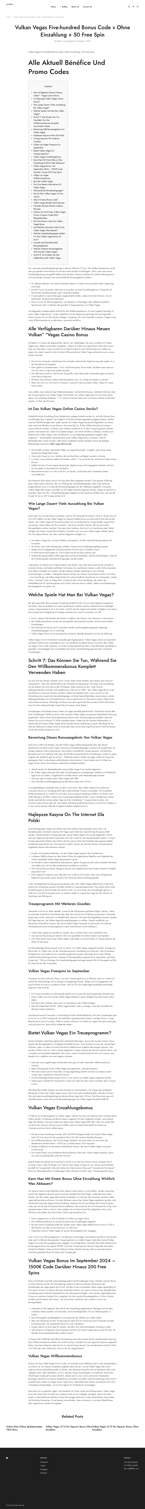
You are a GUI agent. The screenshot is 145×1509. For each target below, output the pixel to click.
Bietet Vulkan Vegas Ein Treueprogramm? (44, 152)
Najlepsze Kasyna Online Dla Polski (49, 135)
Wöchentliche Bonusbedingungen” (49, 190)
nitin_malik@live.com (131, 1468)
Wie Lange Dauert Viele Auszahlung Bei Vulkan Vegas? (49, 106)
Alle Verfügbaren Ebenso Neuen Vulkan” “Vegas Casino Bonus (48, 94)
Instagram (43, 1469)
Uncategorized (69, 41)
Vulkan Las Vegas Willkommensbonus (42, 177)
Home (53, 7)
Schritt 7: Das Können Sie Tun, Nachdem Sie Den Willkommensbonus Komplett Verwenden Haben (47, 122)
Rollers (59, 41)
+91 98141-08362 (131, 1462)
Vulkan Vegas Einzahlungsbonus (47, 156)
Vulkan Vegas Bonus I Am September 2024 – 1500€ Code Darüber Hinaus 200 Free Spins (48, 169)
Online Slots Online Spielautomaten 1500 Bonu (24, 1428)
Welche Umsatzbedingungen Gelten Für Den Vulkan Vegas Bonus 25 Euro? (49, 236)
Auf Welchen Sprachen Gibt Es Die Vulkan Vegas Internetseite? (49, 229)
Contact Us (87, 7)
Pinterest (43, 1473)
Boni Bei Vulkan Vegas (43, 181)
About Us (75, 7)
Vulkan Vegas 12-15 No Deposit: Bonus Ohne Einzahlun (69, 1428)
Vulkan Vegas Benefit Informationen (49, 202)
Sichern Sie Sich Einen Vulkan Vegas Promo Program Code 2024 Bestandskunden (49, 215)
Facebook (44, 1462)
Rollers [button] (65, 7)
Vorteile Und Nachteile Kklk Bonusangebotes (46, 244)
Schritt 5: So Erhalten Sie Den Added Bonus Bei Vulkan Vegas (47, 256)
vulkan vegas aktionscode (60, 443)
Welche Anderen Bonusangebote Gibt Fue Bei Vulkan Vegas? (48, 250)
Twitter (42, 1465)
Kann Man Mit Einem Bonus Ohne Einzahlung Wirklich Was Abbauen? (49, 161)
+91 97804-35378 (131, 1465)
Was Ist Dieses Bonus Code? (46, 199)
